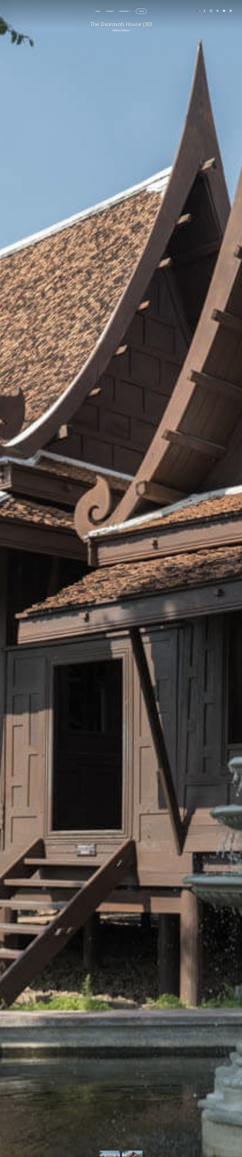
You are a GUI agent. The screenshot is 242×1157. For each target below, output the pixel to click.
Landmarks (123, 11)
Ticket (141, 11)
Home (98, 11)
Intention (110, 11)
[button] (197, 11)
